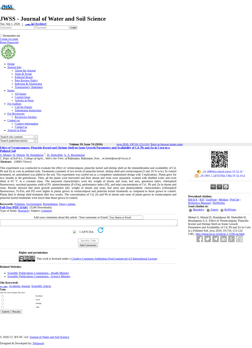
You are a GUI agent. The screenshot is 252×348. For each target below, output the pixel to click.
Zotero (214, 209)
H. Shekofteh (55, 155)
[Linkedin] (223, 239)
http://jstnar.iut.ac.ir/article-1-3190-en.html (220, 234)
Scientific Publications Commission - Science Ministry (38, 276)
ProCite (234, 199)
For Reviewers (16, 113)
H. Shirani (19, 155)
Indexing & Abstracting (28, 83)
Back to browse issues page (167, 144)
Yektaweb (38, 343)
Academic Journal (19, 286)
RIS (202, 199)
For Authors (14, 103)
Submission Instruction (28, 110)
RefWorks (219, 203)
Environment (34, 204)
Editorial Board (24, 77)
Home (11, 63)
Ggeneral (46, 210)
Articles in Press (24, 100)
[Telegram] (215, 239)
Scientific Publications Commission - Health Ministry (38, 273)
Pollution (19, 204)
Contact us (13, 120)
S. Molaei (5, 155)
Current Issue (22, 97)
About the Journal (25, 70)
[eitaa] (239, 239)
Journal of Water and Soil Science (49, 337)
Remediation (50, 204)
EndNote (211, 199)
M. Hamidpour (35, 155)
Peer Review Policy (26, 80)
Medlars (223, 199)
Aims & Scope (23, 73)
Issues (10, 90)
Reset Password (9, 42)
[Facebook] (199, 239)
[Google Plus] (231, 239)
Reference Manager (199, 203)
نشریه (3, 286)
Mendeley (198, 209)
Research (23, 210)
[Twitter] (207, 239)
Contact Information (26, 123)
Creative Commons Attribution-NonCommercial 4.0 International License (114, 258)
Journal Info (14, 67)
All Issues (20, 93)
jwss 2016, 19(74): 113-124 (133, 144)
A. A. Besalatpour (74, 155)
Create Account (9, 39)
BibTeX (193, 199)
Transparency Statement (29, 87)
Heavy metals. (67, 204)
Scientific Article (41, 286)
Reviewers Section (26, 117)
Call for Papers (23, 107)
